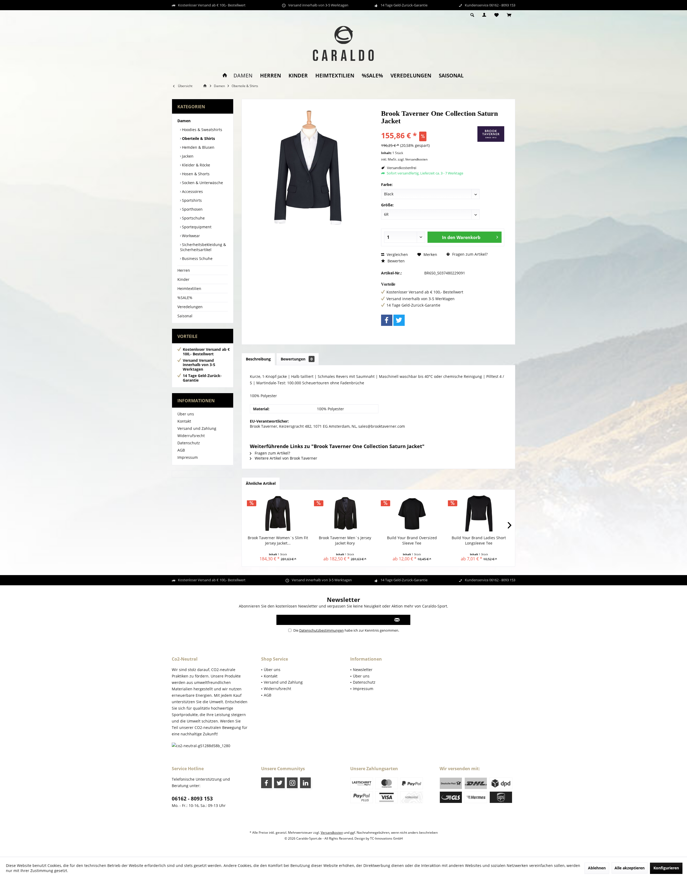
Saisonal (184, 315)
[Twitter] (399, 320)
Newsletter (362, 669)
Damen (184, 120)
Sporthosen (192, 209)
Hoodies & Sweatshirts (201, 129)
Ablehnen (597, 867)
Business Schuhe (197, 258)
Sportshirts (191, 200)
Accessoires (192, 191)
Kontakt (184, 421)
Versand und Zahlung (196, 428)
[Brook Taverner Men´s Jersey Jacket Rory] (345, 513)
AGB (181, 450)
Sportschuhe (193, 218)
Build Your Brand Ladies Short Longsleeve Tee (479, 540)
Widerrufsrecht (191, 435)
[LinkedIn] (305, 782)
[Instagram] (292, 782)
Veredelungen (190, 306)
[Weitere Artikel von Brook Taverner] (490, 134)
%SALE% (184, 297)
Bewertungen (297, 359)
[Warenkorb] (509, 15)
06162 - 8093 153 (192, 798)
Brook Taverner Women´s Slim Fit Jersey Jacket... (278, 540)
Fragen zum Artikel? (469, 254)
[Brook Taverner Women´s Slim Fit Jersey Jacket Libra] (278, 513)
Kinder (183, 279)
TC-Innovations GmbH (386, 838)
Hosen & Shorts (195, 173)
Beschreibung (258, 359)
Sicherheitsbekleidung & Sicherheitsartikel (203, 247)
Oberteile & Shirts (198, 138)
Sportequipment (196, 226)
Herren (183, 270)
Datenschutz (188, 442)
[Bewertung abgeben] (428, 128)
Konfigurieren (666, 867)
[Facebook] (386, 320)
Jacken (187, 156)
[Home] (225, 75)
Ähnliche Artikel (261, 483)
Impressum (187, 457)
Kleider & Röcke (195, 164)
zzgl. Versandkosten (412, 159)
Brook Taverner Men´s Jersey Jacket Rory (345, 540)
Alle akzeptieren (630, 867)
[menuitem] (509, 15)
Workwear (190, 235)
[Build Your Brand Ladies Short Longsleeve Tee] (479, 513)
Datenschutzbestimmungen (321, 630)
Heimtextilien (189, 288)
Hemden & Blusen (197, 147)
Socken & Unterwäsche (202, 182)
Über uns (185, 413)
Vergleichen (397, 254)
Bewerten (395, 260)
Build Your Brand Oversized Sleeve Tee (412, 540)
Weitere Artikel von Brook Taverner (285, 458)
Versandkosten (332, 832)
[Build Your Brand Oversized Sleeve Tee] (412, 513)
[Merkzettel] (496, 15)
